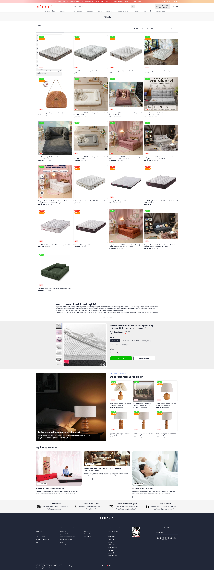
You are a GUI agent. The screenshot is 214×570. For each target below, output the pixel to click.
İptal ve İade (87, 537)
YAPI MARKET (136, 11)
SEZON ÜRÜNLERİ (160, 11)
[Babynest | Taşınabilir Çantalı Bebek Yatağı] (55, 94)
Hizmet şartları (63, 566)
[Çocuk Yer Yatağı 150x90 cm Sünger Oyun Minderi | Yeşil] (55, 270)
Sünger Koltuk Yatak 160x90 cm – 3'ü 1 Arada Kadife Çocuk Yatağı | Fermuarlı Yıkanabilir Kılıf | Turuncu (126, 245)
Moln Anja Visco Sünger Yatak (117, 201)
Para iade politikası (42, 566)
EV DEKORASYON (123, 11)
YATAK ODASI (78, 11)
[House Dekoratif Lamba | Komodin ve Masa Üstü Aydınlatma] (166, 391)
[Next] (104, 364)
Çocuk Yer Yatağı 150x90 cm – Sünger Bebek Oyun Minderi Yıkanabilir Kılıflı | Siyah (55, 158)
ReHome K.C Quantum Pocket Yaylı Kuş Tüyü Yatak (159, 71)
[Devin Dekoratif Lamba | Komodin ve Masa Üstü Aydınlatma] (166, 420)
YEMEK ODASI (90, 11)
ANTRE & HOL (110, 11)
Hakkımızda (39, 531)
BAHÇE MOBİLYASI (50, 11)
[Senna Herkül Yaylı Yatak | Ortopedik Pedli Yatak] (126, 52)
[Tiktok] (174, 2)
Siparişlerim (87, 531)
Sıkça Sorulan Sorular (66, 539)
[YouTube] (177, 2)
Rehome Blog (63, 545)
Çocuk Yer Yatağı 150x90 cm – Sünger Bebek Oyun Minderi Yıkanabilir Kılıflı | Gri (91, 158)
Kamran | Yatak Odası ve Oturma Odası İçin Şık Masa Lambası (119, 434)
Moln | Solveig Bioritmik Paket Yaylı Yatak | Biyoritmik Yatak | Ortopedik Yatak (161, 202)
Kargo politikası (73, 566)
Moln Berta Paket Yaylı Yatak (82, 245)
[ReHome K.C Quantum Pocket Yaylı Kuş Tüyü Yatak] (161, 52)
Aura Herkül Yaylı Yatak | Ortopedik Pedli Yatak (87, 71)
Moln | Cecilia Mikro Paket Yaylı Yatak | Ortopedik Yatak (54, 245)
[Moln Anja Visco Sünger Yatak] (126, 182)
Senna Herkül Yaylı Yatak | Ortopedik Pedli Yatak (123, 71)
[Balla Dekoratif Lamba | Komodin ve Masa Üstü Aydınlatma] (120, 391)
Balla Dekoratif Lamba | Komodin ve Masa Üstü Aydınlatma (120, 404)
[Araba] (176, 6)
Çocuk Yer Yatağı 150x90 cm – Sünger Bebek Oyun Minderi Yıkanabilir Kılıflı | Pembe (126, 114)
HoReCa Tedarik (40, 537)
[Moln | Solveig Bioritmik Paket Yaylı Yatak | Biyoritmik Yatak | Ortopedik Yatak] (161, 182)
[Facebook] (162, 2)
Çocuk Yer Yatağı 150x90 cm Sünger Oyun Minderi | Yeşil (54, 289)
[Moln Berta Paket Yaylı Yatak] (91, 226)
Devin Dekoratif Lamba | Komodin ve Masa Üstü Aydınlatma (166, 434)
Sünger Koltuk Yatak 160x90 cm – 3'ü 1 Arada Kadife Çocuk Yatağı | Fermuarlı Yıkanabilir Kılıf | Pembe (126, 158)
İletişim (62, 542)
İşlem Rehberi (64, 534)
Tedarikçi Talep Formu (42, 539)
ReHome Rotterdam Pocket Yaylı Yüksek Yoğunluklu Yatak (90, 201)
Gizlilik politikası (53, 566)
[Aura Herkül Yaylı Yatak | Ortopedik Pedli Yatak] (91, 52)
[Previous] (101, 364)
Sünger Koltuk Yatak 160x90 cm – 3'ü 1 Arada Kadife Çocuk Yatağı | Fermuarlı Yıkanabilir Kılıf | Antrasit (161, 245)
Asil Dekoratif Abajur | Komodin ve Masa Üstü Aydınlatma (143, 434)
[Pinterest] (172, 2)
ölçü (112, 337)
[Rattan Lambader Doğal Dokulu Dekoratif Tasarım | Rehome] (143, 391)
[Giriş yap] (173, 6)
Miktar (112, 349)
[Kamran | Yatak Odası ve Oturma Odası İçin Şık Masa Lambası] (120, 420)
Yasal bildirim (50, 568)
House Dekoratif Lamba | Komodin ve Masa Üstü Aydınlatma (166, 404)
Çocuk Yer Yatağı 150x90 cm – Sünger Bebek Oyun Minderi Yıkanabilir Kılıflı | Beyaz (91, 114)
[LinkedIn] (167, 2)
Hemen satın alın (144, 358)
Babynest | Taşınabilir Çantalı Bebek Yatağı (50, 113)
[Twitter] (165, 2)
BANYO (100, 11)
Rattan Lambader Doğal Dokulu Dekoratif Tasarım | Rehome (142, 404)
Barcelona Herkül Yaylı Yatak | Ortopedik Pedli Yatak (53, 71)
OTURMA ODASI (65, 11)
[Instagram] (170, 2)
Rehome (48, 564)
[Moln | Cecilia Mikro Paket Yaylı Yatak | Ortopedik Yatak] (55, 226)
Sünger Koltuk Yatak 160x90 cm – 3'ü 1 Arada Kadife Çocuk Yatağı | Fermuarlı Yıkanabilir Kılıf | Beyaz (55, 202)
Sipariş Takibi (87, 534)
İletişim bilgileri (41, 568)
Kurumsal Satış (40, 534)
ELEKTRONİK (148, 11)
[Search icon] (133, 6)
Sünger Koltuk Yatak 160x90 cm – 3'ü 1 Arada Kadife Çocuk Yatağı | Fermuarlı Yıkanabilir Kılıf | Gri (161, 158)
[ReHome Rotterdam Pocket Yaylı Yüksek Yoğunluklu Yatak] (91, 182)
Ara (37, 542)
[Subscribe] (177, 532)
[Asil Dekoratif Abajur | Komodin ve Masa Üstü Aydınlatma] (143, 420)
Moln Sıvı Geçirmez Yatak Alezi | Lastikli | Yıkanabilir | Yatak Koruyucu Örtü (131, 327)
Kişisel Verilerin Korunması (67, 537)
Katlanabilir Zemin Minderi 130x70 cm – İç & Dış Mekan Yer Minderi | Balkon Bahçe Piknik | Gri (161, 114)
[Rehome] (44, 6)
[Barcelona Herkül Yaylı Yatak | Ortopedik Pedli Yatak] (55, 52)
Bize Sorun (63, 531)
